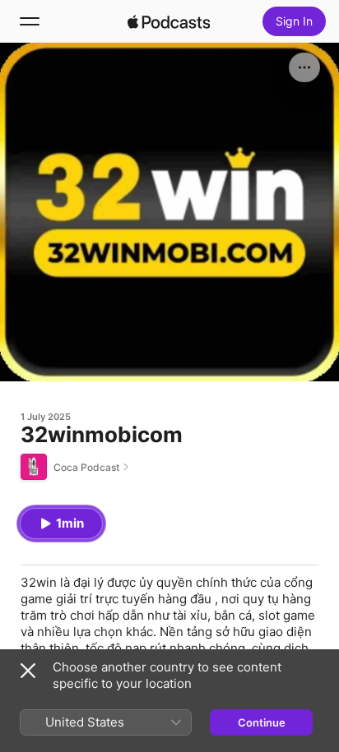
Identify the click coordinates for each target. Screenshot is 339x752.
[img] (168, 21)
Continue (262, 722)
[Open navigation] (30, 21)
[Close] (28, 670)
